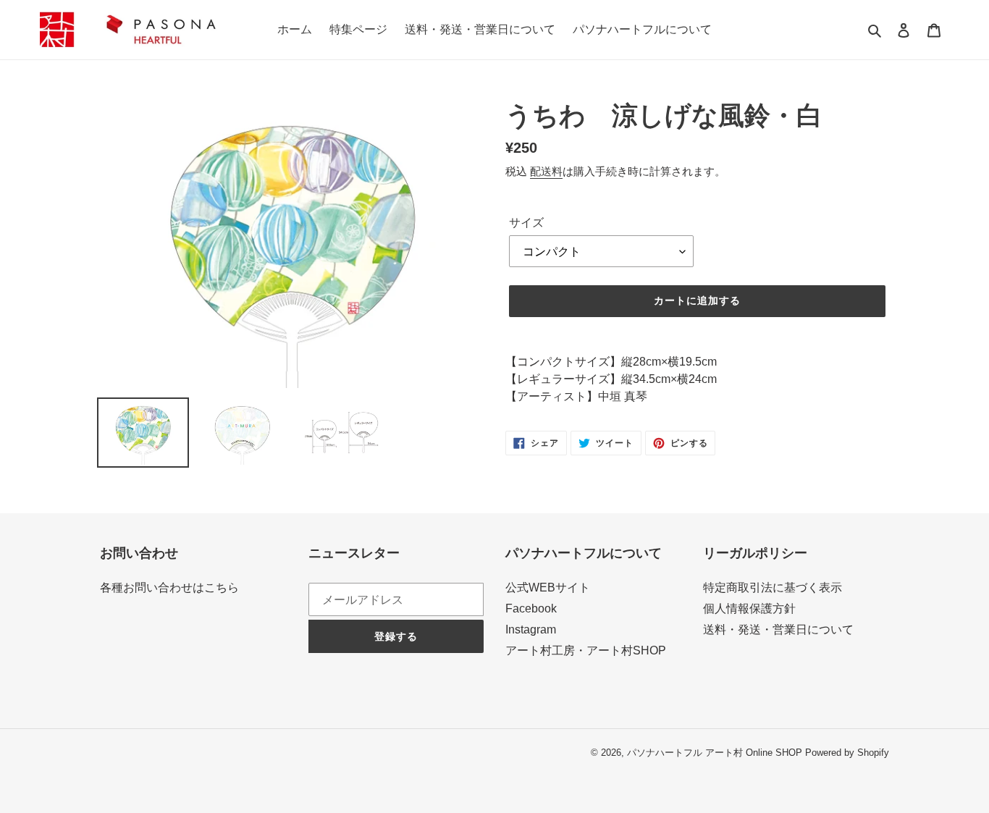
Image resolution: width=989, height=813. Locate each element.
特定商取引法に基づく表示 (772, 587)
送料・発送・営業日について (778, 629)
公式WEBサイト (547, 587)
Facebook (531, 608)
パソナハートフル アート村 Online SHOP (714, 752)
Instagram (530, 629)
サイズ (526, 222)
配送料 (546, 171)
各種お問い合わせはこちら (169, 587)
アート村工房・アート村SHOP (585, 650)
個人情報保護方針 (749, 608)
